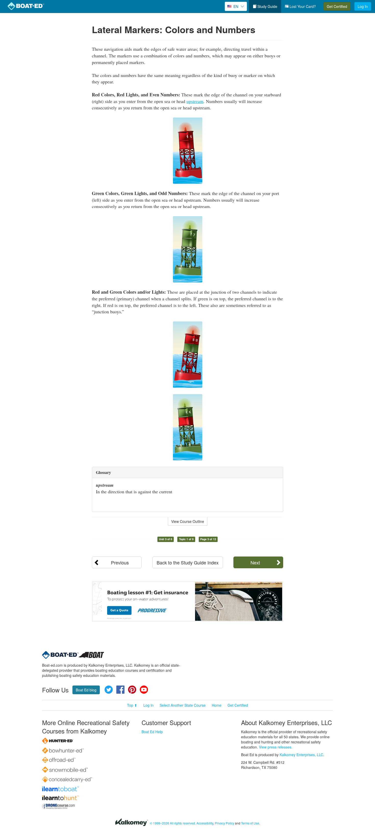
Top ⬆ (132, 705)
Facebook (120, 690)
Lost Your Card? (302, 6)
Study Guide (266, 6)
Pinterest (132, 690)
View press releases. (275, 747)
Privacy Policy (224, 823)
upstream (194, 101)
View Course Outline (187, 521)
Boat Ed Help (152, 731)
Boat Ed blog (86, 689)
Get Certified (337, 6)
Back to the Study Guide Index (188, 562)
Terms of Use (250, 823)
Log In (363, 6)
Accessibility (204, 823)
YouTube (144, 690)
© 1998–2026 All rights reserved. (173, 823)
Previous (120, 562)
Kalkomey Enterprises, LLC (301, 754)
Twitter (109, 690)
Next (255, 562)
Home (216, 705)
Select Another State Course (183, 705)
